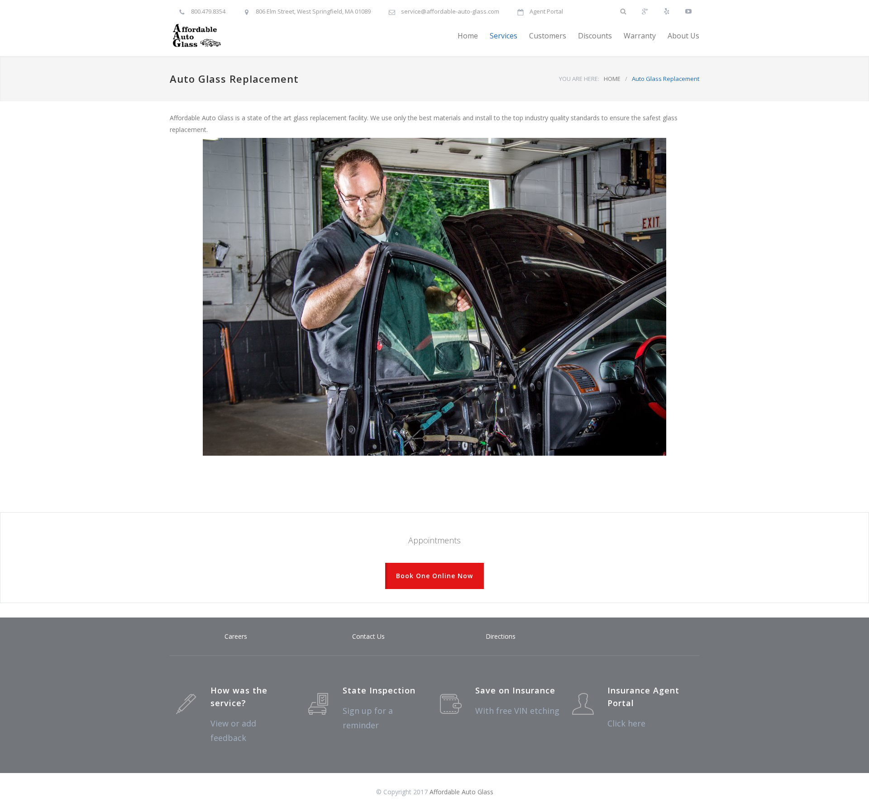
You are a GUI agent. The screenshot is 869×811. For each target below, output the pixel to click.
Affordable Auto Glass (461, 791)
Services (503, 36)
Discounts (595, 36)
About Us (683, 36)
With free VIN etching (517, 710)
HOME (612, 79)
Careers (235, 636)
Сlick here (626, 723)
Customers (547, 36)
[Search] (623, 7)
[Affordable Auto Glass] (253, 35)
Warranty (640, 36)
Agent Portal (546, 11)
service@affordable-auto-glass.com (450, 11)
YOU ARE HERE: (579, 79)
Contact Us (368, 636)
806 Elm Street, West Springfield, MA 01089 (313, 11)
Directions (501, 636)
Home (468, 36)
